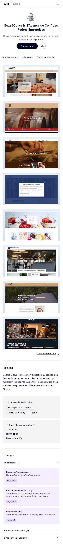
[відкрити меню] (58, 4)
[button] (31, 81)
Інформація (27, 57)
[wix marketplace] (12, 4)
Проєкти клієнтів (10, 57)
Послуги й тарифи (45, 57)
